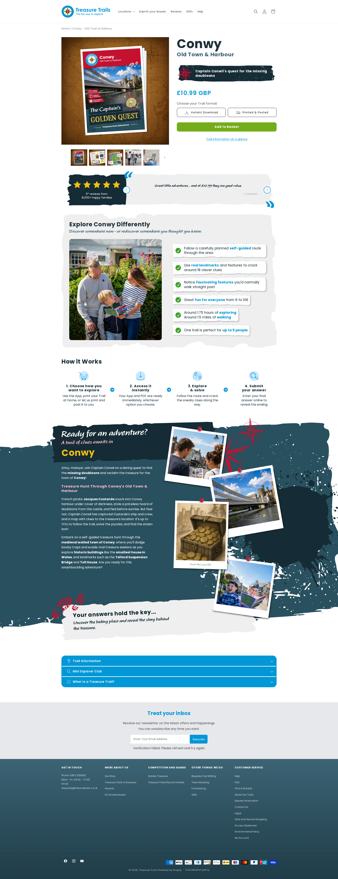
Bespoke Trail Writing (203, 776)
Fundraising (198, 788)
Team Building (200, 782)
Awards (109, 788)
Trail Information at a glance (226, 139)
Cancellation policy (197, 869)
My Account (242, 838)
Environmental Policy (247, 831)
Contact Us (241, 807)
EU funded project (115, 794)
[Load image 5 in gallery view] (151, 158)
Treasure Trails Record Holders (166, 782)
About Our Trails (244, 794)
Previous (126, 190)
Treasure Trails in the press (120, 782)
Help (237, 776)
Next (267, 190)
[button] (126, 11)
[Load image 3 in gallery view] (115, 158)
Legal (238, 813)
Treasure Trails (148, 870)
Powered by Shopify (170, 870)
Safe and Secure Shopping (251, 819)
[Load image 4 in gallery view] (133, 158)
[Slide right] (164, 157)
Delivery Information (246, 800)
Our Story (110, 776)
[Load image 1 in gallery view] (79, 158)
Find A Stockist (243, 788)
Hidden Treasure (158, 776)
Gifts (194, 794)
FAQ (237, 782)
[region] (109, 519)
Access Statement (246, 825)
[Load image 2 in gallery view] (97, 158)
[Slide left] (65, 157)
